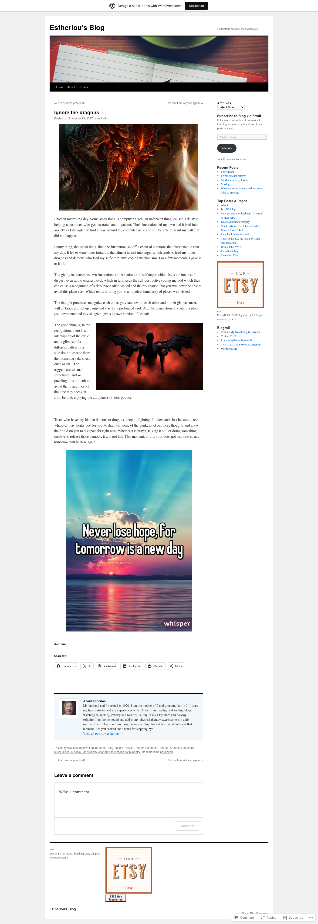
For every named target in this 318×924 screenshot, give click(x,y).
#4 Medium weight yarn (234, 180)
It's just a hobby (229, 251)
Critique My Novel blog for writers (240, 332)
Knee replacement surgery (235, 222)
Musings (226, 184)
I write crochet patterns (233, 176)
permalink (166, 752)
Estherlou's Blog (77, 27)
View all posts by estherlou (103, 733)
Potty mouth (227, 171)
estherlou (103, 118)
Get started (196, 5)
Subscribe (226, 148)
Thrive (84, 87)
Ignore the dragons (76, 112)
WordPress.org (229, 348)
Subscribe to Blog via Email (239, 115)
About (71, 87)
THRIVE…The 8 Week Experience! (241, 344)
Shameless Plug (229, 255)
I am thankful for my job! (235, 234)
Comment (187, 826)
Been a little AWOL (231, 247)
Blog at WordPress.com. (254, 913)
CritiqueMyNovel (230, 336)
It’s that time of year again (185, 103)
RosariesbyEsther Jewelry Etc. (237, 340)
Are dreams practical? (69, 103)
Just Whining (228, 209)
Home (59, 87)
